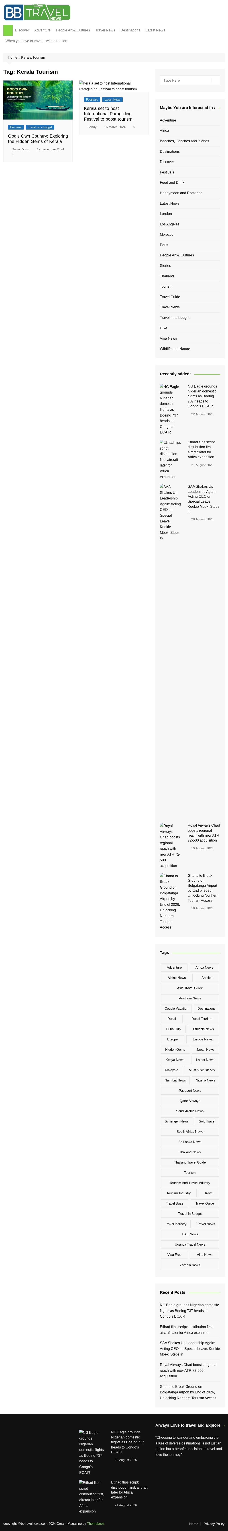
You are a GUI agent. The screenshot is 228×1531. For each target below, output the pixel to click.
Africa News (204, 967)
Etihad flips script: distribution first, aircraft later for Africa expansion (186, 1330)
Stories (165, 266)
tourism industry (179, 1193)
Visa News (168, 338)
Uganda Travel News (190, 1244)
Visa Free (174, 1255)
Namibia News (175, 1080)
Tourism (166, 286)
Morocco (166, 234)
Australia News (190, 998)
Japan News (205, 1049)
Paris (164, 245)
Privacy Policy (214, 1524)
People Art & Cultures (73, 30)
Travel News (105, 30)
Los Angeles (169, 224)
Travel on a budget (40, 127)
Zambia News (190, 1265)
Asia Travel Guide (190, 988)
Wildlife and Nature (175, 349)
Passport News (190, 1090)
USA (163, 328)
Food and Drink (172, 182)
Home (12, 57)
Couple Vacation (176, 1008)
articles (207, 978)
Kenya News (175, 1060)
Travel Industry (176, 1224)
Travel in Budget (190, 1213)
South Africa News (190, 1131)
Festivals (92, 99)
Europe (172, 1039)
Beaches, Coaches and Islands (184, 141)
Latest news (205, 1060)
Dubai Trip (173, 1029)
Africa (164, 130)
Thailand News (190, 1152)
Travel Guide (170, 297)
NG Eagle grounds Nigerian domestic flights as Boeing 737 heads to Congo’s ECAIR (202, 396)
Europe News (203, 1039)
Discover (22, 30)
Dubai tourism (201, 1019)
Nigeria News (205, 1080)
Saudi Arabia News (190, 1111)
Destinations (130, 30)
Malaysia (171, 1070)
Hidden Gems (175, 1049)
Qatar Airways (190, 1101)
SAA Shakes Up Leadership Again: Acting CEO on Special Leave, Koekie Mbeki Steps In (190, 1348)
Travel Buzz (174, 1203)
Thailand (167, 276)
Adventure (42, 30)
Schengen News (177, 1121)
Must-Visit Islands (202, 1070)
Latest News (155, 30)
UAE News (190, 1234)
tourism (190, 1172)
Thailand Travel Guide (190, 1162)
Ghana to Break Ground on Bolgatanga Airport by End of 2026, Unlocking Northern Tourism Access (188, 1392)
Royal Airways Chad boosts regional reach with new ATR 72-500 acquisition (188, 1370)
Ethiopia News (203, 1029)
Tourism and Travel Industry (190, 1183)
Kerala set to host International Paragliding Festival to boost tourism (108, 114)
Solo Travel (207, 1121)
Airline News (177, 978)
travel (208, 1193)
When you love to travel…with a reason (36, 41)
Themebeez (95, 1523)
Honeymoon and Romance (181, 193)
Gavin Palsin (20, 149)
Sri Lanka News (190, 1142)
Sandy (92, 127)
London (166, 214)
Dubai (171, 1019)
